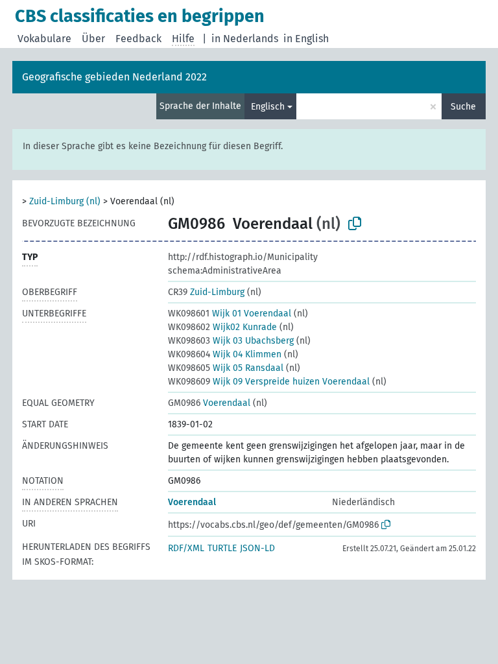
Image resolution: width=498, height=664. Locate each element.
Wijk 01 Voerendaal (229, 313)
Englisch (268, 106)
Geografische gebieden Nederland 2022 (114, 77)
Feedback (138, 38)
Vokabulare (44, 38)
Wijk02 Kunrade (222, 327)
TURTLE (222, 548)
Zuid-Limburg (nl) (65, 201)
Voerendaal (209, 403)
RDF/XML (186, 548)
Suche (463, 106)
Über (93, 38)
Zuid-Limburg (206, 292)
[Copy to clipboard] (354, 223)
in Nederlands (244, 38)
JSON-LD (257, 548)
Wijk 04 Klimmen (224, 354)
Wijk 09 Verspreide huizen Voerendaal (269, 381)
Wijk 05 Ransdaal (225, 368)
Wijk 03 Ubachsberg (231, 340)
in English (306, 38)
